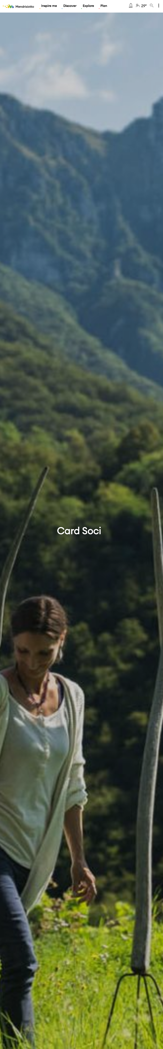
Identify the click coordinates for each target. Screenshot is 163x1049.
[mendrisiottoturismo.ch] (18, 6)
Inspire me (49, 6)
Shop (131, 7)
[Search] (152, 6)
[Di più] (159, 6)
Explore (88, 6)
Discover (69, 6)
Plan (103, 6)
